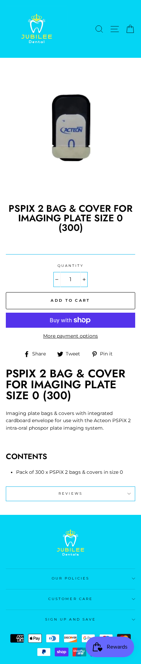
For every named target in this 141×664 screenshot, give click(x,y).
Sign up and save (70, 619)
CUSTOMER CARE (70, 599)
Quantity (70, 265)
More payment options (70, 336)
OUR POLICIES (70, 578)
